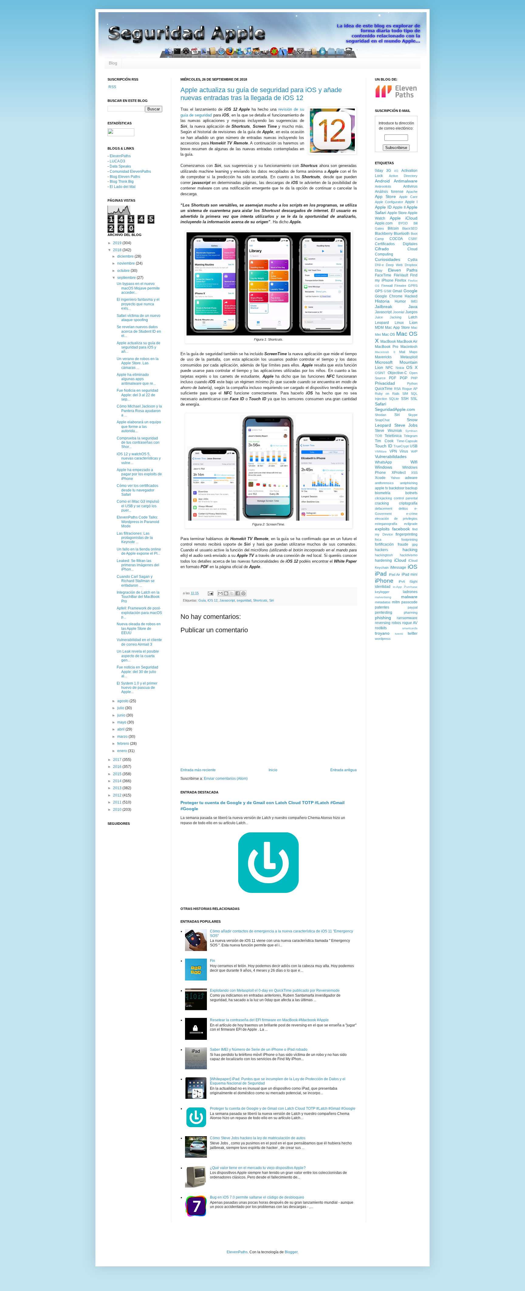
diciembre (126, 256)
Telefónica (393, 436)
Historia (382, 301)
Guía (202, 600)
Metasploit (408, 357)
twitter (412, 633)
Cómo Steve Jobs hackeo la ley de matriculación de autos (257, 1138)
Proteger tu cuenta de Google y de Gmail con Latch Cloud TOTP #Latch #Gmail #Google (282, 1108)
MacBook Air (407, 341)
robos (396, 623)
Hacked (411, 296)
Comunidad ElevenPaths (130, 171)
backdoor (396, 488)
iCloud (400, 560)
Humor (400, 301)
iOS (412, 567)
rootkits (381, 628)
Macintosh (408, 347)
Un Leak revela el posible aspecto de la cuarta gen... (138, 655)
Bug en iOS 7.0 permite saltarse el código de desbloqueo (257, 1197)
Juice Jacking (388, 317)
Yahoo (395, 478)
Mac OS (388, 334)
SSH (405, 399)
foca (378, 539)
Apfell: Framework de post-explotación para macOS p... (139, 612)
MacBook (388, 341)
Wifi (413, 462)
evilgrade (410, 524)
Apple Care (408, 197)
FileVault (401, 275)
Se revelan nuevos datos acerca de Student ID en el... (139, 331)
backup (411, 488)
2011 (117, 802)
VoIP (414, 451)
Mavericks (383, 357)
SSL (413, 399)
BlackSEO (409, 228)
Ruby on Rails (387, 393)
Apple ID (383, 207)
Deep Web (394, 265)
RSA (397, 388)
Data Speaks (120, 166)
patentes (382, 607)
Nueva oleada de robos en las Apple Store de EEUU (139, 628)
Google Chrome (389, 296)
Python (412, 383)
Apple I (411, 202)
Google (410, 290)
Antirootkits (383, 186)
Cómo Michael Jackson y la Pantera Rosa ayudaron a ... (139, 410)
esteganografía (386, 524)
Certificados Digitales (396, 244)
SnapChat (382, 420)
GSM (387, 291)
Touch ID (383, 445)
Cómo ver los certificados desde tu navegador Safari (137, 490)
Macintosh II (385, 352)
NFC (389, 368)
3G (388, 170)
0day (379, 170)
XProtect (399, 472)
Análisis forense (389, 191)
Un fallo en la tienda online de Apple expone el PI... (139, 551)
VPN (393, 451)
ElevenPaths (120, 156)
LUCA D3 (117, 161)
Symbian (411, 430)
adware (411, 478)
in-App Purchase (405, 586)
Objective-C (397, 373)
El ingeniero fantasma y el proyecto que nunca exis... (138, 304)
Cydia (412, 260)
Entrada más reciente (198, 770)
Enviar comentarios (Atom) (226, 778)
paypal (412, 607)
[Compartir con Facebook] (238, 593)
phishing (383, 617)
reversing (382, 623)
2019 (117, 243)
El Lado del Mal (123, 187)
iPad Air (394, 574)
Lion (413, 322)
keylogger (382, 592)
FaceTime (383, 275)
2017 (117, 760)
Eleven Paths (403, 270)
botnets (411, 493)
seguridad (244, 600)
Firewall (387, 285)
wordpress (383, 638)
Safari (380, 403)
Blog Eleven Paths (125, 177)
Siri (271, 600)
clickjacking (383, 498)
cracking (382, 503)
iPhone (384, 581)
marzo (123, 736)
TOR (378, 436)
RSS (112, 87)
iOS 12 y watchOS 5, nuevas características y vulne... (139, 458)
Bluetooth (402, 233)
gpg (414, 544)
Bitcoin (393, 228)
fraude (403, 544)
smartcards (409, 628)
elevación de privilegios (396, 518)
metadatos (382, 602)
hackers (381, 550)
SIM (405, 393)
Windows (383, 467)
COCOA (396, 239)
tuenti (399, 633)
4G (396, 170)
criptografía (408, 503)
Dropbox (411, 265)
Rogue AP (409, 388)
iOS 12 (213, 600)
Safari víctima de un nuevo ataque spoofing (138, 318)
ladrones (410, 592)
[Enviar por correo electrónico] (220, 593)
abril (121, 729)
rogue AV (409, 623)
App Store (385, 196)
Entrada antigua (343, 770)
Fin (212, 961)
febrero (123, 743)
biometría (382, 493)
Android (382, 181)
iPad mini (410, 574)
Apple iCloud (404, 218)
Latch (412, 317)
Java (412, 306)
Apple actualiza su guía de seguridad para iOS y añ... (138, 347)
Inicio (273, 770)
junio (121, 715)
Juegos (411, 312)
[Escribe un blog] (226, 593)
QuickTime (384, 389)
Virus (404, 451)
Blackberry (384, 233)
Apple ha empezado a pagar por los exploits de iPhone (139, 474)
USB (413, 446)
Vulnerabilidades (391, 456)
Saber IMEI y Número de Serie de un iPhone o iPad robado (258, 1049)
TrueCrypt (401, 446)
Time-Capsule (407, 441)
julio (121, 708)
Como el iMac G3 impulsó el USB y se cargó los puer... (138, 505)
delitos (403, 508)
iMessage (398, 567)
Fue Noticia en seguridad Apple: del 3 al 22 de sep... (137, 394)
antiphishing (408, 483)
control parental (405, 498)
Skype (412, 415)
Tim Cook (384, 441)
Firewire (400, 285)
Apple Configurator (389, 202)
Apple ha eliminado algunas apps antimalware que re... (136, 379)
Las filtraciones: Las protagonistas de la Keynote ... (135, 537)
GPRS (412, 285)
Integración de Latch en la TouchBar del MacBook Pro (138, 596)
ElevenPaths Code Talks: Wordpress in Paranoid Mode (138, 521)
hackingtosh (384, 555)
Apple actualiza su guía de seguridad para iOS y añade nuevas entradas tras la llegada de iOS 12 (261, 94)
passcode (409, 602)
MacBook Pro (386, 347)
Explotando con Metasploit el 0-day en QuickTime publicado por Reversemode (275, 990)
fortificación (384, 544)
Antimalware (405, 181)
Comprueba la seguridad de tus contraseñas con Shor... (138, 442)
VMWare (381, 451)
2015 (117, 774)
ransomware (407, 618)
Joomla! (398, 312)
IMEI (414, 301)
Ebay (379, 270)
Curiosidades (387, 259)
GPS (379, 291)
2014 (117, 781)
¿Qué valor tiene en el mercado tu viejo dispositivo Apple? (258, 1168)
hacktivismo (408, 555)
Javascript (227, 600)
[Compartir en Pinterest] (243, 593)
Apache (411, 191)
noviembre (126, 263)
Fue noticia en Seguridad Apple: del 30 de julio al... (137, 671)
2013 (117, 788)
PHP (414, 378)
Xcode (380, 478)
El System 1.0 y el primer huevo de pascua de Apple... (137, 687)
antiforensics (384, 483)
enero (122, 751)
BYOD (403, 223)
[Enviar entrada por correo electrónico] (210, 593)
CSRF (412, 239)
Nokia (400, 368)
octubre (124, 271)
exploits (382, 528)
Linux (399, 323)
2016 (117, 767)
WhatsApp (383, 462)
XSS (414, 472)
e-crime (411, 513)
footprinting (409, 539)
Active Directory (403, 176)
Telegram (410, 436)
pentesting (383, 612)
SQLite (394, 399)
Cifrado (382, 248)
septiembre (127, 278)
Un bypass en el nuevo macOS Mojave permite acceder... (138, 288)
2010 (117, 809)
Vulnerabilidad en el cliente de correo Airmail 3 (139, 642)
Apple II (399, 207)
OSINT (380, 373)
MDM (379, 327)
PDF (392, 378)
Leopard (382, 323)
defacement (383, 508)
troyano (382, 633)
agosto (123, 701)
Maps (413, 352)
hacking (410, 549)
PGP (403, 378)
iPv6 (402, 581)
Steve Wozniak (388, 431)
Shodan (380, 415)
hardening (383, 560)
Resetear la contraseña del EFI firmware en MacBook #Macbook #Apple (269, 1020)
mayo (122, 722)
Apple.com (384, 223)
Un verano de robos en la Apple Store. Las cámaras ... (138, 363)
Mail (402, 352)
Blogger (291, 1252)
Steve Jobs (406, 425)
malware (409, 596)
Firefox (400, 280)
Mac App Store (397, 327)
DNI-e (379, 265)
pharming (410, 612)
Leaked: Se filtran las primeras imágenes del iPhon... (138, 565)
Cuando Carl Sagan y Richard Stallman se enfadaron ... (136, 581)
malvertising (383, 597)
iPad (381, 574)
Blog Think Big (122, 181)
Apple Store (397, 213)
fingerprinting (406, 534)
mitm (396, 602)
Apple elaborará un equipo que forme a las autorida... (139, 426)
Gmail (397, 291)
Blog (113, 63)
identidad (382, 587)
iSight (413, 581)
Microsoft (384, 362)
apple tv (381, 488)
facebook (401, 528)
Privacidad (385, 383)
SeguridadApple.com (395, 409)
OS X (411, 367)
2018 (117, 250)
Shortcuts (260, 600)
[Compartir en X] (232, 593)
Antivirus (410, 186)
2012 (117, 795)
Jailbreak (383, 306)
